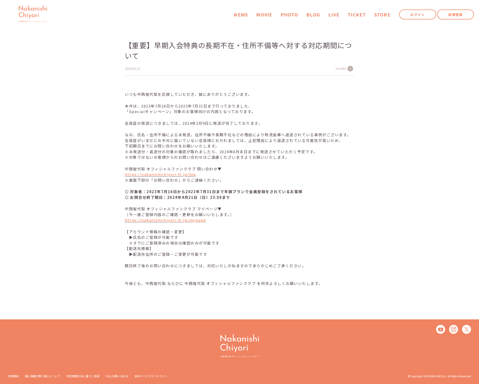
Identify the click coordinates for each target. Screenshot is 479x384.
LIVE (333, 14)
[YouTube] (440, 329)
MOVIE (264, 14)
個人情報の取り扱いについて (43, 376)
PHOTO (289, 14)
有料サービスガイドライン (150, 376)
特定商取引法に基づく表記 (83, 376)
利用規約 (13, 376)
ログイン (417, 14)
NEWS (241, 14)
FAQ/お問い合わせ (117, 376)
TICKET (357, 14)
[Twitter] (466, 329)
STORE (382, 14)
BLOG (313, 14)
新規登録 (455, 14)
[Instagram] (453, 329)
